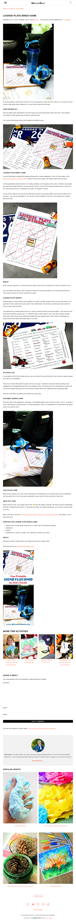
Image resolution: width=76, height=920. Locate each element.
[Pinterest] (38, 904)
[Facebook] (28, 904)
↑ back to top (38, 896)
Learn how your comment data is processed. (42, 728)
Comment (6, 682)
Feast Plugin (48, 918)
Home (5, 8)
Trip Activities (20, 8)
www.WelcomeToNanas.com (25, 546)
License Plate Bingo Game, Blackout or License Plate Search (39, 514)
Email (5, 714)
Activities (11, 8)
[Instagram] (43, 904)
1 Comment (67, 19)
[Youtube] (33, 904)
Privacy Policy (38, 909)
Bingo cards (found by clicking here (14, 178)
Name (5, 708)
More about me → (38, 760)
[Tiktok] (48, 904)
